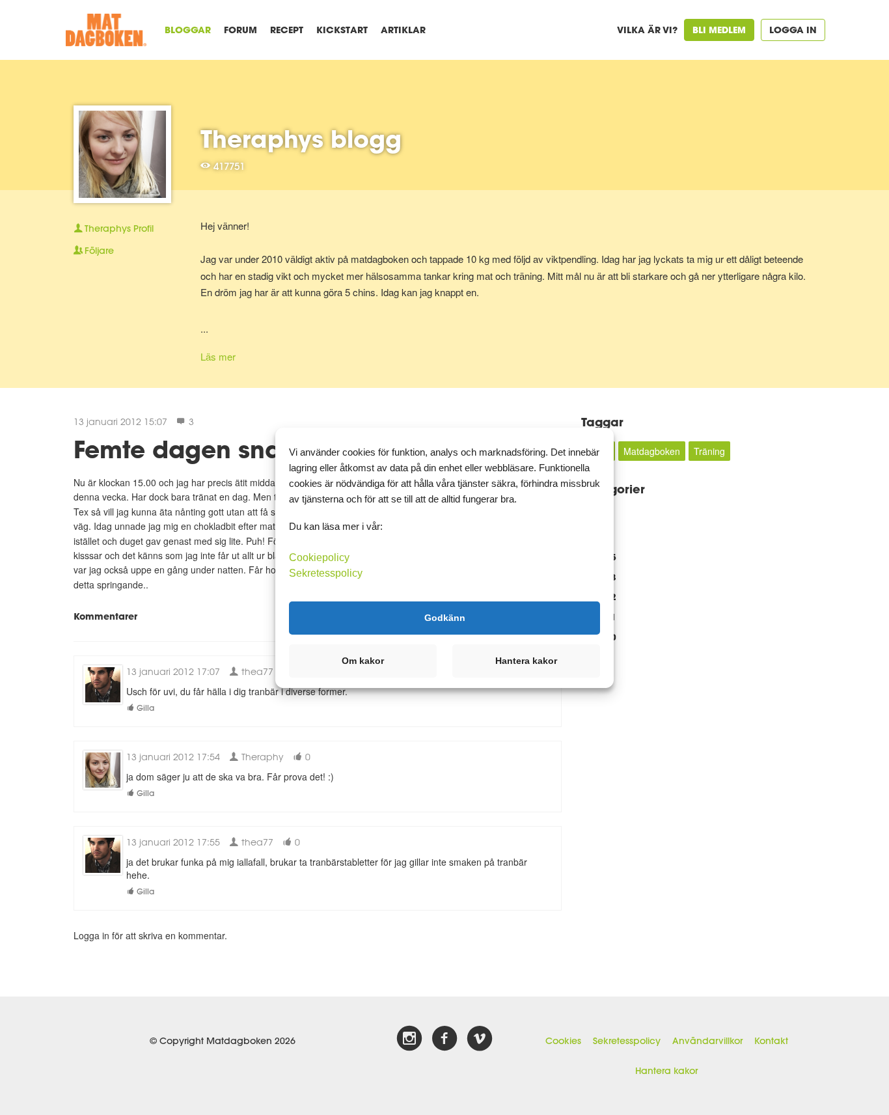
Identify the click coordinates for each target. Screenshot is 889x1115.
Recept (286, 29)
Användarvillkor (707, 1041)
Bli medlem (719, 29)
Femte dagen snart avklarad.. (251, 449)
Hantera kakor (666, 1071)
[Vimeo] (480, 1039)
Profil (119, 228)
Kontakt (771, 1041)
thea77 (256, 671)
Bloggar (188, 29)
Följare (99, 250)
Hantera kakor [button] (526, 660)
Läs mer (218, 356)
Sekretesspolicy (627, 1041)
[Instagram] (409, 1039)
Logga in (793, 29)
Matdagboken (651, 451)
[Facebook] (444, 1039)
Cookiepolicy (319, 556)
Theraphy (261, 756)
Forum (240, 29)
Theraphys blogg (301, 138)
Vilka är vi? (647, 29)
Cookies (563, 1041)
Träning (709, 451)
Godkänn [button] (444, 618)
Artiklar (403, 29)
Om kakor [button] (363, 660)
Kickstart (342, 29)
